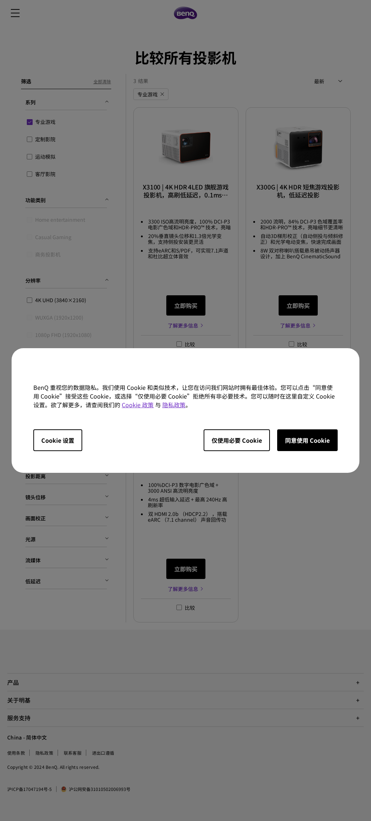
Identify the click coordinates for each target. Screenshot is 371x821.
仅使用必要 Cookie (237, 440)
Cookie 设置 (57, 440)
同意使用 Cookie (307, 440)
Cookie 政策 (138, 404)
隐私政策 (174, 404)
